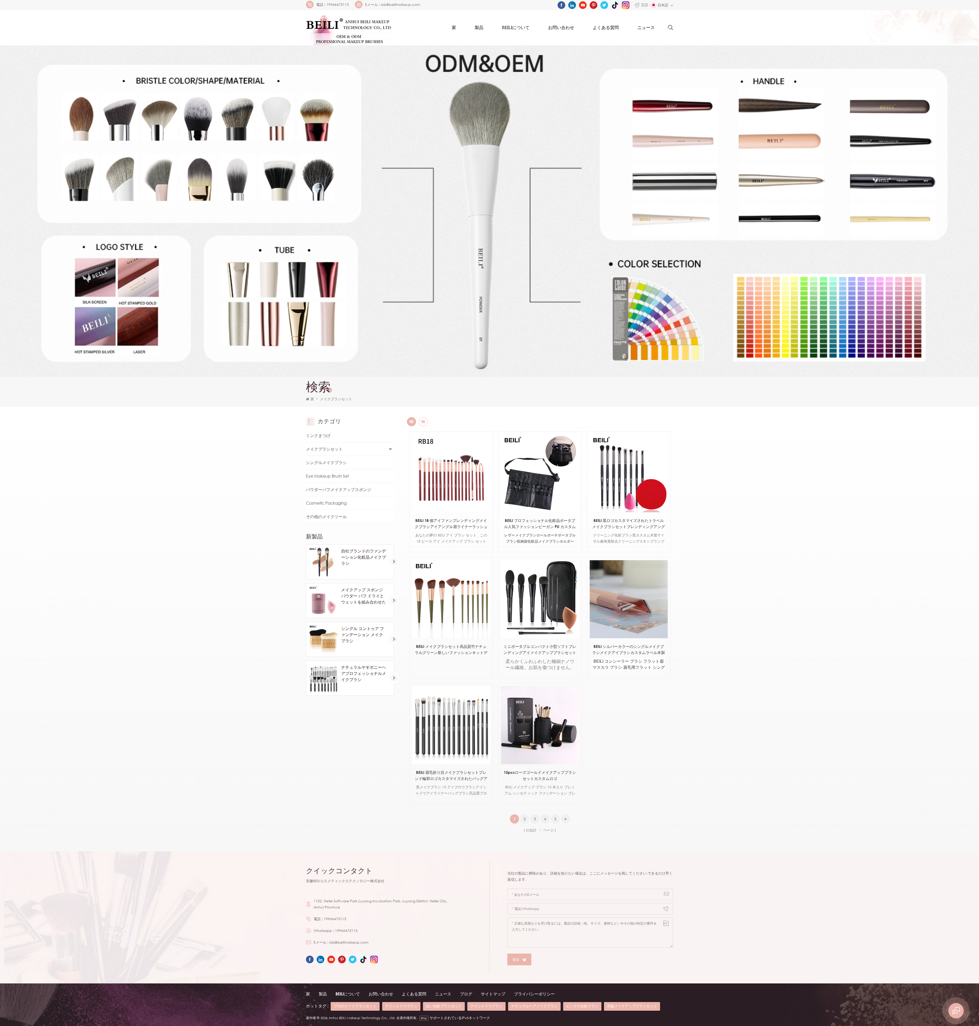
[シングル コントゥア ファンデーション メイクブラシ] (323, 639)
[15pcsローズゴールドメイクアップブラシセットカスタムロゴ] (540, 725)
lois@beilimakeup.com (400, 5)
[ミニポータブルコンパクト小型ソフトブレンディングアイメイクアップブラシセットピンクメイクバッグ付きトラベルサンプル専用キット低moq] (540, 599)
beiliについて (348, 993)
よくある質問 (606, 27)
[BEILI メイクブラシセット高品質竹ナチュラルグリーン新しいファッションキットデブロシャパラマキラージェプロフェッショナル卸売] (451, 599)
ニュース (646, 27)
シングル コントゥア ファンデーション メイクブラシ (362, 634)
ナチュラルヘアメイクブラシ (534, 1006)
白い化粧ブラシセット (444, 1006)
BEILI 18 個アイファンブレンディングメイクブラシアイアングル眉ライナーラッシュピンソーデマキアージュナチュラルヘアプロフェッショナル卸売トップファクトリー (451, 524)
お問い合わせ (561, 27)
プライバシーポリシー (534, 993)
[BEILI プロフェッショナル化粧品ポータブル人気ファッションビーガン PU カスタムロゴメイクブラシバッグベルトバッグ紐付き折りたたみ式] (540, 473)
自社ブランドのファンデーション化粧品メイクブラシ (363, 557)
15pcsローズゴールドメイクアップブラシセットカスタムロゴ (540, 775)
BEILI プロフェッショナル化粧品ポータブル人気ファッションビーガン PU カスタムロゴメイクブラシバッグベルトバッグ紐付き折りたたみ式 (540, 524)
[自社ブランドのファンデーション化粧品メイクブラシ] (323, 562)
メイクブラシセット (324, 449)
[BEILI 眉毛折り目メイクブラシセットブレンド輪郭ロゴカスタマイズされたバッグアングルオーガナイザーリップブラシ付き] (451, 725)
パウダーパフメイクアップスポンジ (338, 489)
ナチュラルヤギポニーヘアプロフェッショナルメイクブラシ (363, 673)
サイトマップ (493, 993)
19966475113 (337, 5)
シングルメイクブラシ (326, 462)
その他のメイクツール (326, 516)
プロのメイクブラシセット (355, 1006)
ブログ (466, 993)
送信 (515, 959)
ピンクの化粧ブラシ (582, 1006)
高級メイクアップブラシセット (632, 1006)
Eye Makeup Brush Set (327, 476)
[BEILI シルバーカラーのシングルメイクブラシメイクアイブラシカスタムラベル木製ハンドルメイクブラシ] (629, 599)
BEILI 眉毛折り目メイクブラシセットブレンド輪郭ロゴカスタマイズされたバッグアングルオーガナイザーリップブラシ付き (451, 775)
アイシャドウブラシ (401, 1006)
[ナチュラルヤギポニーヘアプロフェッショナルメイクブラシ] (323, 678)
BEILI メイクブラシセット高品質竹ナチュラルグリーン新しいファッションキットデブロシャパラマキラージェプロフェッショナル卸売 (451, 650)
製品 (479, 27)
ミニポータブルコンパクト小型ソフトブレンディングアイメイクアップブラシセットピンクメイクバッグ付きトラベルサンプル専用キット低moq (540, 650)
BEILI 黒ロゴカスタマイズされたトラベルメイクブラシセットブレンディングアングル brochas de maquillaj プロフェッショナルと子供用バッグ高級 (628, 524)
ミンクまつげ (318, 435)
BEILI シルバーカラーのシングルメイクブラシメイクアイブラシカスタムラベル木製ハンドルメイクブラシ (628, 650)
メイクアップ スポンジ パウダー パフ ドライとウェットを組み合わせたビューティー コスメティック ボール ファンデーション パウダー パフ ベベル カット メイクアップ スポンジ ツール (363, 596)
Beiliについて (516, 27)
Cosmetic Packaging (326, 503)
